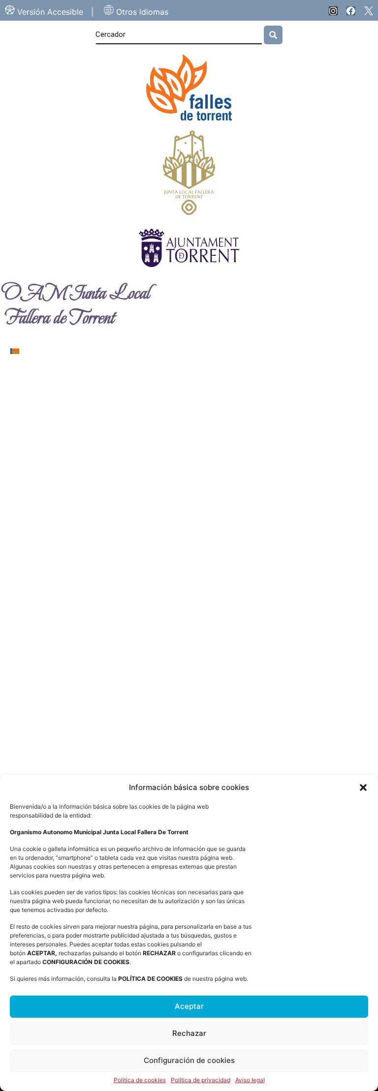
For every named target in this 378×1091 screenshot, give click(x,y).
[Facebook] (350, 10)
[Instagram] (333, 10)
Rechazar (189, 1033)
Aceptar (189, 1006)
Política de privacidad (200, 1080)
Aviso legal (250, 1080)
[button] (363, 787)
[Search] (273, 35)
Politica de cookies (140, 1080)
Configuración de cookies (189, 1060)
